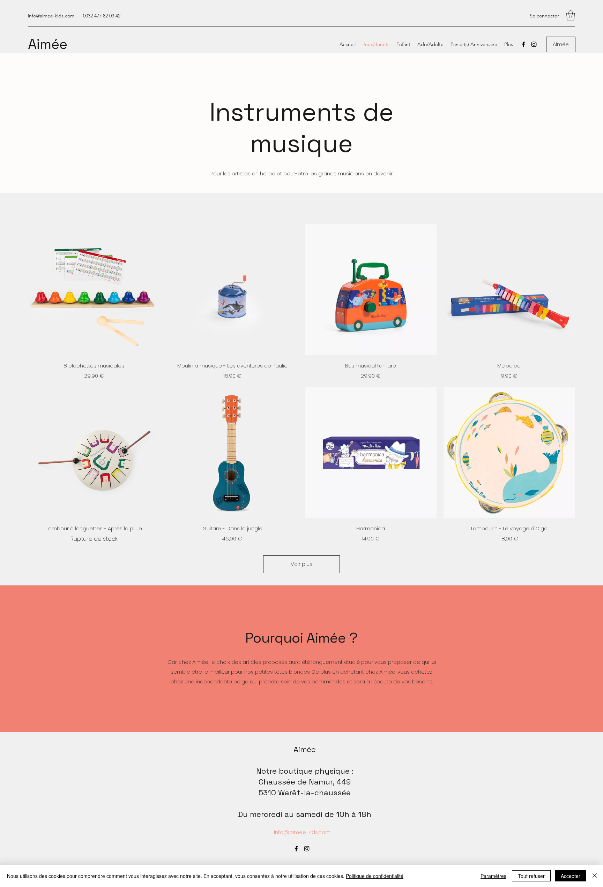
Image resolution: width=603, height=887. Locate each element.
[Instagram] (533, 44)
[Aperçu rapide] (94, 290)
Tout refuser (531, 875)
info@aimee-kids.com (51, 16)
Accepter (570, 875)
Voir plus (301, 564)
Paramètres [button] (493, 875)
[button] (570, 15)
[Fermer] (594, 875)
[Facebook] (523, 44)
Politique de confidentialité (374, 875)
